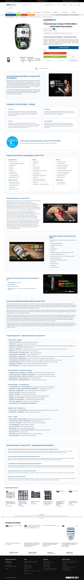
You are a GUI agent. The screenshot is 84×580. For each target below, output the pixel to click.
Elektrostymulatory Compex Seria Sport (45, 516)
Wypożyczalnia (31, 14)
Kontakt (6, 568)
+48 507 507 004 (18, 1)
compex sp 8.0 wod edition (20, 516)
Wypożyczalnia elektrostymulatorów (69, 566)
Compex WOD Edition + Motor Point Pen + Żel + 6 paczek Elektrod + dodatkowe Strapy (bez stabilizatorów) (32, 544)
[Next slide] (39, 36)
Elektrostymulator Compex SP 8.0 (32, 516)
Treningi (70, 4)
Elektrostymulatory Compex (49, 4)
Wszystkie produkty (10, 14)
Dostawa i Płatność (27, 568)
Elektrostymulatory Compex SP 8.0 (59, 515)
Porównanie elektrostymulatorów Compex (70, 561)
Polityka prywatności (28, 566)
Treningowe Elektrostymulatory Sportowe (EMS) (34, 515)
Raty (75, 4)
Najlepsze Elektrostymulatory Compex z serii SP (67, 516)
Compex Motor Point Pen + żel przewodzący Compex (73, 502)
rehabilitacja (78, 516)
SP (81, 516)
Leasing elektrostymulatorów (67, 569)
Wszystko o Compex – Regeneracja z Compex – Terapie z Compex (31, 562)
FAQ (25, 563)
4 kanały (7, 516)
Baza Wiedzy (64, 4)
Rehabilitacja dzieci (65, 568)
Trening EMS (64, 564)
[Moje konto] (78, 5)
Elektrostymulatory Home (10, 16)
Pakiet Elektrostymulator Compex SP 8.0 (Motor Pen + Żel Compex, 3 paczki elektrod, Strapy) (51, 544)
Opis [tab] (36, 68)
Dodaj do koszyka (63, 47)
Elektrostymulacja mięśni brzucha (68, 562)
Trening (42, 517)
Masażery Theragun (47, 566)
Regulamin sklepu (27, 565)
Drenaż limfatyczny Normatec (48, 569)
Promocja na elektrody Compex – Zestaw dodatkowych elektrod (48, 502)
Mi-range (54, 516)
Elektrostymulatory (23, 16)
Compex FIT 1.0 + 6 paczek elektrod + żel (13, 543)
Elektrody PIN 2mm (46, 565)
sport (40, 517)
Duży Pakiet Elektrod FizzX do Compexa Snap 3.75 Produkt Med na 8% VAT (10, 503)
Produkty (17, 16)
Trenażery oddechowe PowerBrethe (50, 568)
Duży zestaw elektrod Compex (35, 502)
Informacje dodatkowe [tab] (44, 68)
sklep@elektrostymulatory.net (73, 1)
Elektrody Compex (46, 564)
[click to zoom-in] (23, 36)
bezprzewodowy (12, 516)
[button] (10, 8)
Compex (58, 4)
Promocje (18, 14)
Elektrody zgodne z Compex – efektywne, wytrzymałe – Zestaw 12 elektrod (23, 503)
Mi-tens (57, 516)
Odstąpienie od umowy (28, 573)
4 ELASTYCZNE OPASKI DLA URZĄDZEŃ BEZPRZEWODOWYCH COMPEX (60, 503)
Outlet (24, 14)
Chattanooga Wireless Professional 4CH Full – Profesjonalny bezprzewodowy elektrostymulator (70, 544)
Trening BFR (64, 565)
